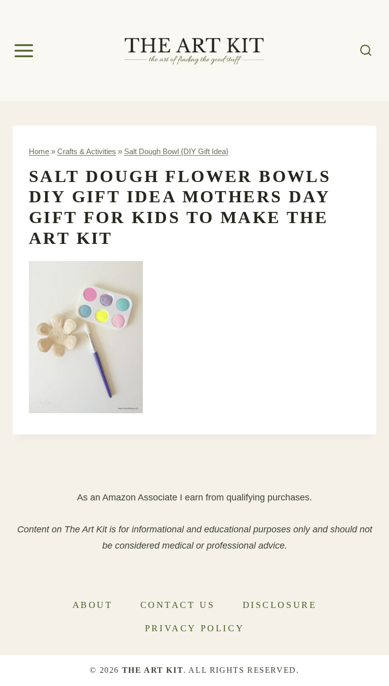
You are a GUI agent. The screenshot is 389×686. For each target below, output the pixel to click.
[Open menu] (25, 50)
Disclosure (280, 605)
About (92, 605)
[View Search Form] (366, 50)
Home (39, 151)
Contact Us (177, 605)
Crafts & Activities (86, 151)
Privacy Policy (194, 628)
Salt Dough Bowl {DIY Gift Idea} (176, 151)
